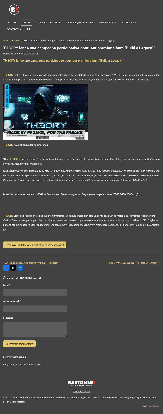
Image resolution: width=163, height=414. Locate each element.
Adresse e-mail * (12, 301)
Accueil (7, 40)
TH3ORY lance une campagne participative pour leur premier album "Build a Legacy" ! (70, 40)
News (17, 40)
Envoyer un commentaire (19, 343)
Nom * (6, 284)
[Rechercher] (28, 29)
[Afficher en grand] (45, 112)
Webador (156, 406)
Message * (8, 317)
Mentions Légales (81, 391)
